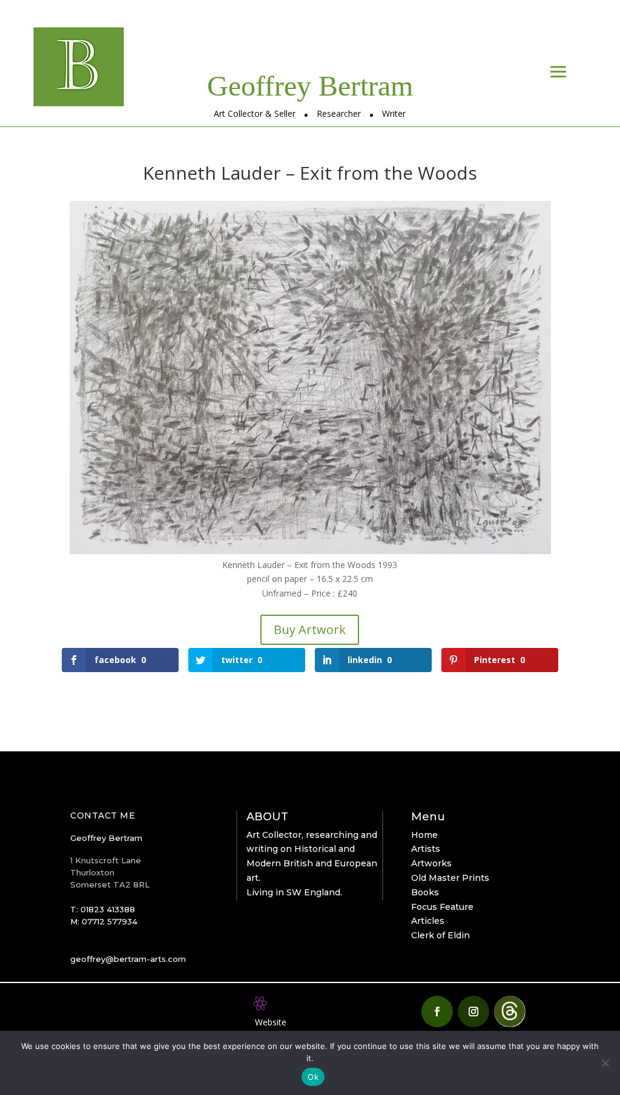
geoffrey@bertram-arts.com (128, 959)
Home (424, 834)
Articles (427, 920)
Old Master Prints (450, 877)
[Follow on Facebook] (437, 1011)
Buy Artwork (310, 629)
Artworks (431, 863)
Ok (313, 1077)
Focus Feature (442, 906)
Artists (425, 848)
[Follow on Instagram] (473, 1011)
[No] (605, 1063)
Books (425, 892)
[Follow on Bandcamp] (510, 1011)
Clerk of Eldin (440, 935)
